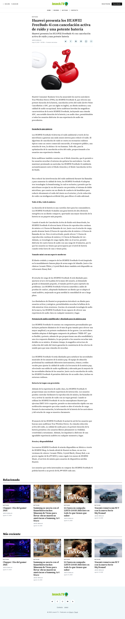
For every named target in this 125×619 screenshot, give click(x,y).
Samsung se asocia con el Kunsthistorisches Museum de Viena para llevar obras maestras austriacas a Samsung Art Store (46, 514)
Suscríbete (117, 4)
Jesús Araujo (36, 40)
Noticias (65, 10)
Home (49, 10)
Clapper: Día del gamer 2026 (15, 509)
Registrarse (106, 4)
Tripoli (76, 612)
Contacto (74, 10)
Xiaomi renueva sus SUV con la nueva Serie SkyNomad (107, 511)
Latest (66, 607)
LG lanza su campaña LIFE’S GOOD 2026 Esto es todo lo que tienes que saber (76, 512)
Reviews (56, 10)
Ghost (71, 612)
